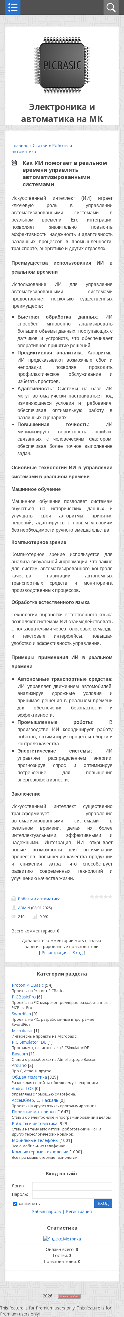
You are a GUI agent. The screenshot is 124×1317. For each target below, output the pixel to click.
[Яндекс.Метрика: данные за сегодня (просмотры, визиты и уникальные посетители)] (62, 1239)
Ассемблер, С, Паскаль (35, 1100)
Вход (77, 952)
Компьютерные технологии (40, 1152)
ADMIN (24, 907)
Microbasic (22, 1030)
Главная (19, 145)
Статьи (40, 145)
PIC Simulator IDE (29, 1042)
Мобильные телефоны (35, 1140)
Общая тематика (29, 1077)
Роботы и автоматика (39, 898)
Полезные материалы (34, 1111)
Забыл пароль (46, 1211)
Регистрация (54, 952)
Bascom (20, 1054)
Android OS (23, 1088)
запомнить (29, 1203)
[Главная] (62, 92)
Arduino (19, 1065)
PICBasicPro (24, 997)
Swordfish (21, 1014)
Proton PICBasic (28, 985)
